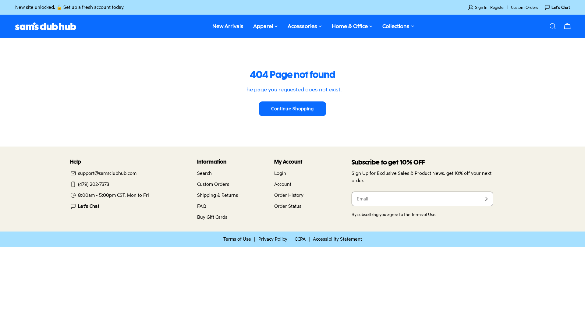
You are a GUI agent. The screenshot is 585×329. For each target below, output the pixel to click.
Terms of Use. (423, 214)
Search (204, 173)
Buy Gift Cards (212, 217)
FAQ (201, 206)
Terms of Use (237, 239)
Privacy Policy (272, 239)
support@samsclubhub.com (107, 173)
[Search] (553, 26)
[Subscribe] (486, 199)
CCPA (300, 239)
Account (282, 184)
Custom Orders (524, 7)
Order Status (287, 206)
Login (280, 173)
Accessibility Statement (337, 239)
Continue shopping (292, 108)
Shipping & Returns (217, 195)
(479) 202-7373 (93, 184)
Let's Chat (88, 206)
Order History (288, 195)
